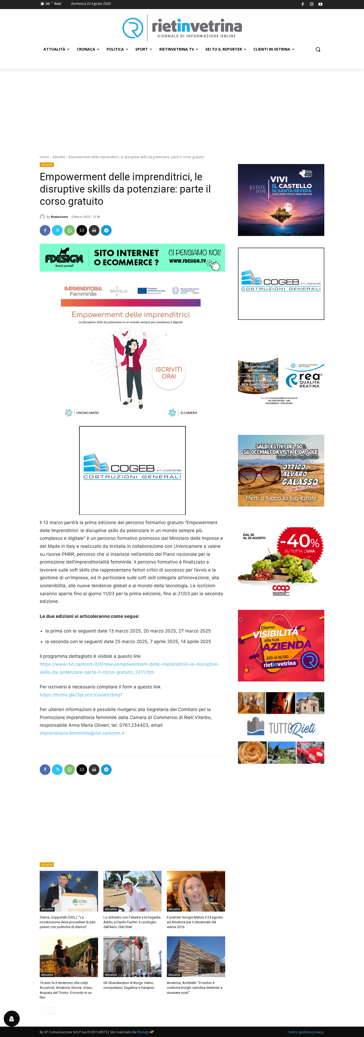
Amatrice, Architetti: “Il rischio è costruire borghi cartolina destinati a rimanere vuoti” (194, 987)
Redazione (59, 217)
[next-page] (51, 1010)
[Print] (94, 230)
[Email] (81, 230)
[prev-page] (43, 1010)
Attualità (58, 157)
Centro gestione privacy (305, 1032)
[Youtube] (321, 5)
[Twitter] (57, 230)
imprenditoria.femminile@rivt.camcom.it (82, 733)
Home (44, 157)
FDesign (143, 1032)
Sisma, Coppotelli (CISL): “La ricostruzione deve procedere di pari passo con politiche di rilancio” (67, 922)
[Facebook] (303, 5)
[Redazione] (43, 216)
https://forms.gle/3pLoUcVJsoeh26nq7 (81, 694)
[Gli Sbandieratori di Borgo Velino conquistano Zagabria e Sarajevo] (132, 956)
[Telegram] (106, 230)
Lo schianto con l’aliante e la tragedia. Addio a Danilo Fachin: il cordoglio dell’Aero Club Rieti (132, 922)
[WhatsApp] (69, 230)
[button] (318, 49)
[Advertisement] (182, 109)
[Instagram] (312, 5)
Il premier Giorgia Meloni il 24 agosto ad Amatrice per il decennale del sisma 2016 (195, 922)
